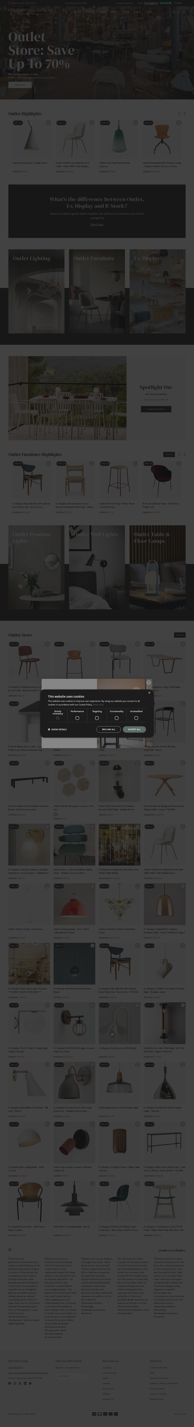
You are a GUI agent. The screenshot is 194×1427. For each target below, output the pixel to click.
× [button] (149, 693)
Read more (98, 704)
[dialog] (97, 713)
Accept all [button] (134, 729)
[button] (57, 729)
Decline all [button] (108, 729)
